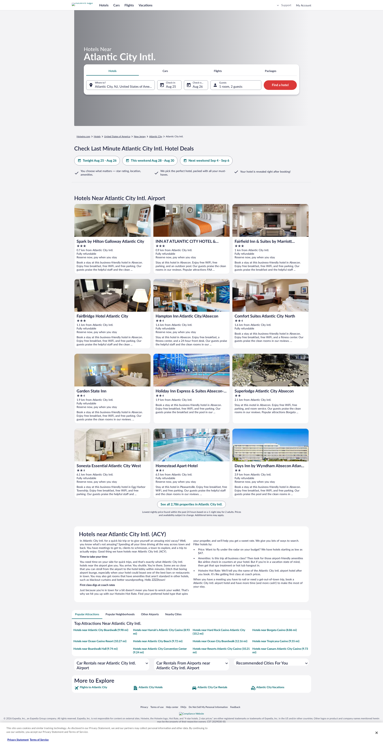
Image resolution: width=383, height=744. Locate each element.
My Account (303, 5)
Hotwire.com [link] (83, 136)
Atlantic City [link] (155, 136)
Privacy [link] (144, 707)
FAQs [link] (183, 707)
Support (286, 5)
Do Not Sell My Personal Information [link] (208, 707)
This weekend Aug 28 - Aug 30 (152, 160)
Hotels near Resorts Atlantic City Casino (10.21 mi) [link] (221, 651)
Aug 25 (171, 86)
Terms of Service (39, 740)
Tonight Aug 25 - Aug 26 (99, 160)
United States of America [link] (117, 136)
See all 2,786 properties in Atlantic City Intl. (191, 504)
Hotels (104, 5)
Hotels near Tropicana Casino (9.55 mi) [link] (275, 641)
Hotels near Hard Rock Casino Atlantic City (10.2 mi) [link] (219, 632)
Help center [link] (172, 707)
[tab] (112, 71)
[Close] (376, 732)
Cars (116, 5)
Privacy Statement (18, 740)
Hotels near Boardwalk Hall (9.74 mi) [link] (95, 649)
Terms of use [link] (157, 707)
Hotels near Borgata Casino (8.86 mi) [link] (274, 630)
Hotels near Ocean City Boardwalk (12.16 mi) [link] (220, 641)
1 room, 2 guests (230, 86)
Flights (129, 5)
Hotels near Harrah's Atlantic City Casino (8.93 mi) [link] (161, 632)
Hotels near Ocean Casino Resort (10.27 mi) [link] (99, 641)
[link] (103, 688)
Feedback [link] (235, 707)
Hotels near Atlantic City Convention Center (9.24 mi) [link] (160, 651)
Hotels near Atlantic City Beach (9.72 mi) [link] (158, 641)
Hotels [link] (97, 136)
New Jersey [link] (140, 136)
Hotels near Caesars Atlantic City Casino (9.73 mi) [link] (280, 651)
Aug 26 (198, 86)
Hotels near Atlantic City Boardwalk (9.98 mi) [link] (100, 630)
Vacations (145, 5)
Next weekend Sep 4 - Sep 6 (209, 160)
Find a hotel (280, 85)
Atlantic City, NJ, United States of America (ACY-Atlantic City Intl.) (125, 86)
